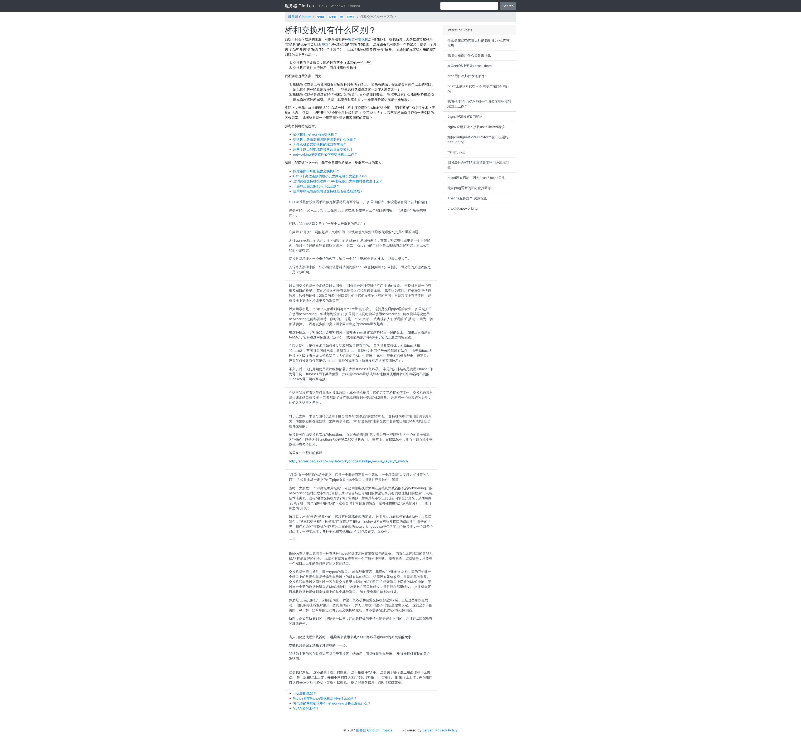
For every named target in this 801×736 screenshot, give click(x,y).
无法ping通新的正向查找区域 (469, 188)
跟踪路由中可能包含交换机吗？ (316, 171)
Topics (387, 730)
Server (427, 730)
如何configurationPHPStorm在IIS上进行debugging (478, 139)
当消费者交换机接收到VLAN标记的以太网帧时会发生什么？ (337, 181)
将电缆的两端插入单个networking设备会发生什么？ (332, 703)
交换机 (321, 17)
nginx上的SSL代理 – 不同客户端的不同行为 (478, 88)
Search (508, 6)
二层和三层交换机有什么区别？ (316, 186)
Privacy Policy (446, 730)
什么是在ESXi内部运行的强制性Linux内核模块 (478, 42)
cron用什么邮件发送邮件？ (467, 76)
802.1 (350, 17)
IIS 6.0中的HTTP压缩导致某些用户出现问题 (478, 165)
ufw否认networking (462, 208)
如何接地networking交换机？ (315, 134)
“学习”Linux (456, 152)
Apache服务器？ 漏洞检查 (467, 198)
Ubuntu (354, 6)
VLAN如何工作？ (306, 708)
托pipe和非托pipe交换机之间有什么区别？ (325, 698)
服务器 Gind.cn (299, 5)
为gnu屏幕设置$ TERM (464, 116)
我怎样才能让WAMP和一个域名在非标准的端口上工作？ (479, 103)
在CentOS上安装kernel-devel (469, 66)
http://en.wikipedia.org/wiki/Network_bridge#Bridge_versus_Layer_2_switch (348, 461)
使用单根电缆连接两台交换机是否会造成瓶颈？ (328, 191)
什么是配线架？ (304, 693)
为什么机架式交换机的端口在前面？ (319, 144)
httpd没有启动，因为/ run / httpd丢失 (476, 178)
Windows (338, 6)
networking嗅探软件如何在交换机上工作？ (325, 154)
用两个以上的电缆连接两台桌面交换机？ (323, 149)
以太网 (332, 17)
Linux (323, 6)
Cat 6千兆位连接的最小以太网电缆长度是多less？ (330, 176)
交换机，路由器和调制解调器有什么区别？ (324, 139)
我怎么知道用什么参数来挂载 (469, 55)
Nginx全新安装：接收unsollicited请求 (476, 127)
